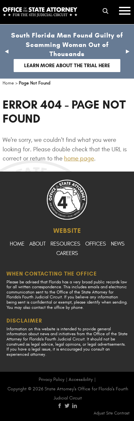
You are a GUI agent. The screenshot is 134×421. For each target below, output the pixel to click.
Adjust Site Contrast (111, 413)
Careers (67, 253)
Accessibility (81, 379)
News (118, 244)
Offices (95, 244)
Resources (65, 244)
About (37, 244)
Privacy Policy (51, 379)
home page (79, 158)
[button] (6, 51)
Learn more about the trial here (67, 65)
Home (17, 244)
